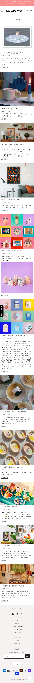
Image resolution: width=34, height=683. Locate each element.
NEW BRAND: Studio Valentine (11, 467)
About (17, 624)
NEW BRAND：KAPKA (9, 507)
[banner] (14, 10)
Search (17, 640)
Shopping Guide (17, 626)
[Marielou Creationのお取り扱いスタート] (17, 133)
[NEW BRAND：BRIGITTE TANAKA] (17, 574)
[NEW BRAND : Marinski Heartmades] (17, 393)
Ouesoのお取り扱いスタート (11, 199)
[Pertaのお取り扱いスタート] (17, 90)
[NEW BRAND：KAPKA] (17, 494)
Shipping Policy (17, 629)
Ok (27, 656)
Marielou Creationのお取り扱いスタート (15, 144)
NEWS (17, 19)
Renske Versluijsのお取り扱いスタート (14, 336)
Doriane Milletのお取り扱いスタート (13, 53)
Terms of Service (17, 638)
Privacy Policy (17, 632)
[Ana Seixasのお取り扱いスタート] (17, 232)
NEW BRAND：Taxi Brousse (11, 546)
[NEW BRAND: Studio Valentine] (17, 448)
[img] (13, 614)
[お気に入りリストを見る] (26, 10)
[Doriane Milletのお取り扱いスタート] (17, 37)
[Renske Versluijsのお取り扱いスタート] (17, 317)
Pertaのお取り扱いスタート (10, 108)
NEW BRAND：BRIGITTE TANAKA (13, 586)
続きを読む (4, 67)
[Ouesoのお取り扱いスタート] (17, 181)
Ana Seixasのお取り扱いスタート (12, 251)
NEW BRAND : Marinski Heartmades (14, 412)
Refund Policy (17, 643)
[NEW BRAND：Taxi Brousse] (17, 535)
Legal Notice (17, 635)
